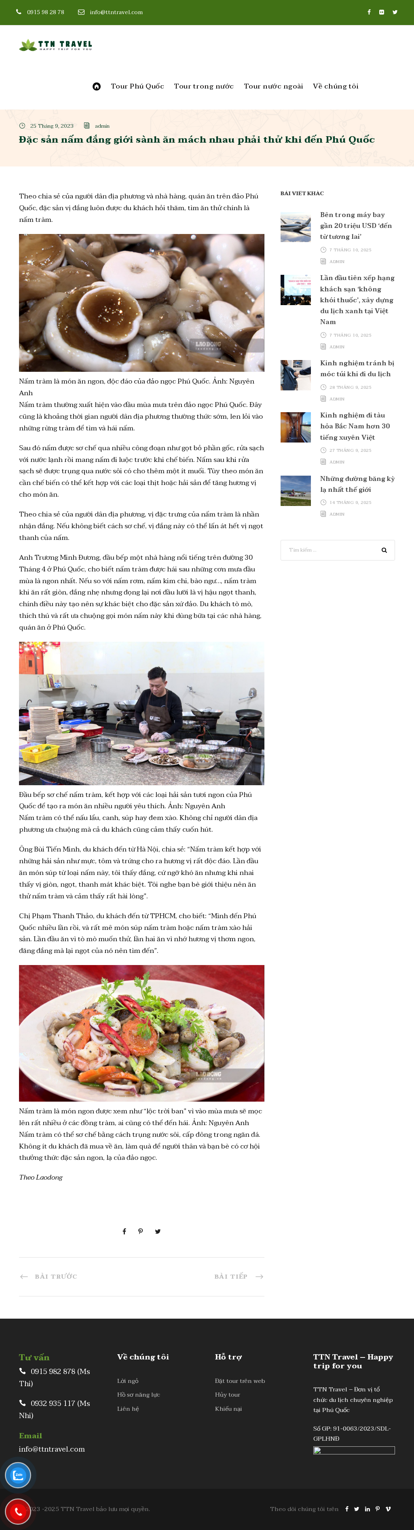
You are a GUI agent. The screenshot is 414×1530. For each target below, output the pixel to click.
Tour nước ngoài (274, 86)
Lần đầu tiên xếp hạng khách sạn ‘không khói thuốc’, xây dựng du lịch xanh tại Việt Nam (357, 300)
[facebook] (369, 12)
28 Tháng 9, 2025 (350, 387)
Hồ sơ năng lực (138, 1394)
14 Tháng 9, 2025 (350, 502)
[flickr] (381, 12)
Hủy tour (227, 1394)
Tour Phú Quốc (138, 86)
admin (102, 126)
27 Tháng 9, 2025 (350, 450)
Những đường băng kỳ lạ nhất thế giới (357, 484)
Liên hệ (128, 1409)
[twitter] (395, 12)
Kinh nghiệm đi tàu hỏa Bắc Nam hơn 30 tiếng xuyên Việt (355, 426)
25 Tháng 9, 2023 (52, 126)
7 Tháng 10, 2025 (350, 250)
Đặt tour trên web (240, 1381)
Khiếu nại (228, 1409)
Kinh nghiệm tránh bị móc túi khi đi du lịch (357, 369)
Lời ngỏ (127, 1381)
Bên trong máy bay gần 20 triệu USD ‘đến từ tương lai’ (356, 225)
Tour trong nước (204, 86)
